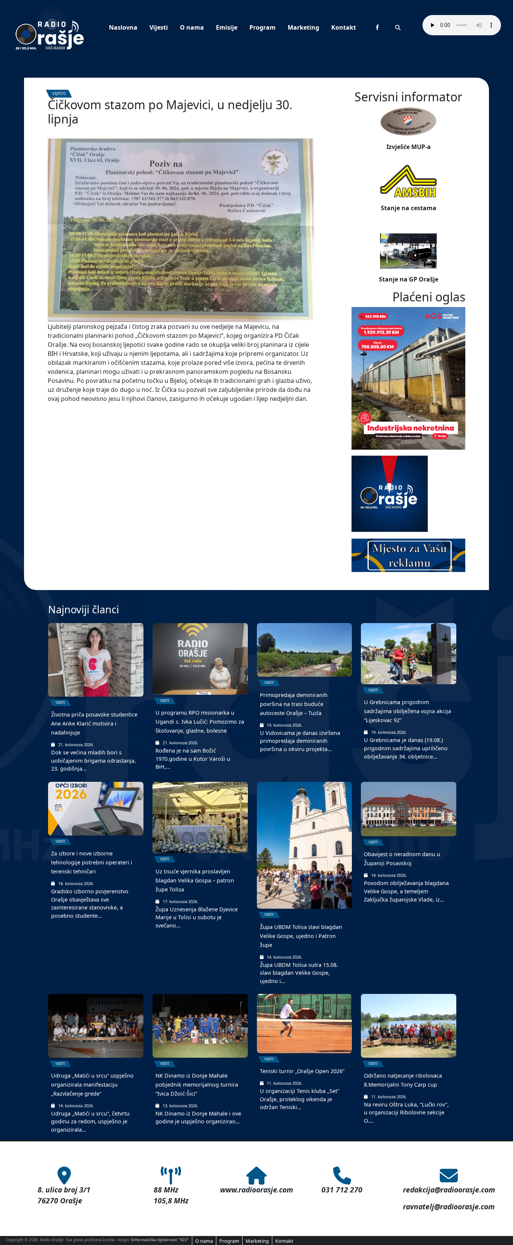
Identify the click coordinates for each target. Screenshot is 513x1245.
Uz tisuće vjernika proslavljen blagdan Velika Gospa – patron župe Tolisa (194, 880)
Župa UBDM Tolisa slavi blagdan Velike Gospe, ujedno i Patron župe (301, 935)
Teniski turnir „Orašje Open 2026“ (302, 1071)
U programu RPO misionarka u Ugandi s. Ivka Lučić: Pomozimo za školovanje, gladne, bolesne (199, 721)
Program (262, 27)
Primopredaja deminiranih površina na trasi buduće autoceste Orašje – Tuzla (293, 704)
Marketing (303, 27)
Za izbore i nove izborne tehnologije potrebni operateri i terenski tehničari (91, 862)
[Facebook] (377, 27)
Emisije (226, 27)
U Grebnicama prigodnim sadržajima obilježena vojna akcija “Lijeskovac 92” (407, 711)
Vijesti (158, 27)
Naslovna (123, 27)
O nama (192, 27)
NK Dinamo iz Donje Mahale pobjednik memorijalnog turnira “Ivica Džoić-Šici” (196, 1084)
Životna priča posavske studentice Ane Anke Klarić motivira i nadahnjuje (94, 723)
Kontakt (343, 27)
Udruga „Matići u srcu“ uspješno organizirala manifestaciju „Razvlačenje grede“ (92, 1084)
